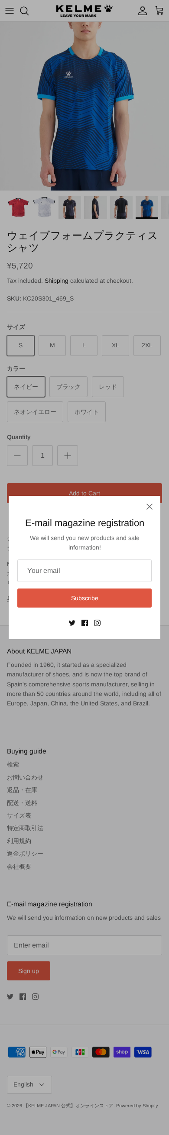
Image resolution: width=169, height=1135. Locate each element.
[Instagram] (97, 623)
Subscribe (84, 598)
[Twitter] (72, 623)
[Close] (149, 506)
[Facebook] (84, 623)
